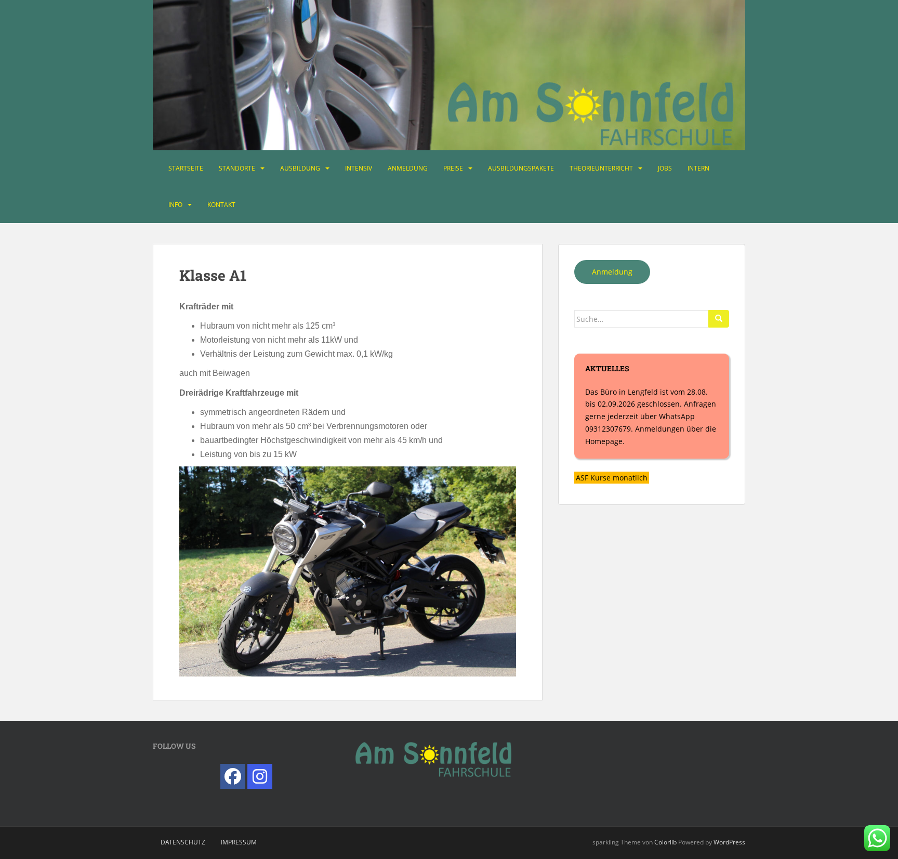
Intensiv (358, 168)
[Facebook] (232, 776)
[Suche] (718, 319)
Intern (698, 168)
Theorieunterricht (601, 168)
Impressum (239, 842)
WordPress (729, 842)
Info (175, 204)
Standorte (237, 168)
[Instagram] (259, 776)
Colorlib (665, 842)
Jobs (665, 168)
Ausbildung (300, 168)
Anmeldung (408, 168)
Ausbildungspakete (521, 168)
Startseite (185, 168)
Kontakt (221, 204)
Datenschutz (183, 842)
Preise (453, 168)
